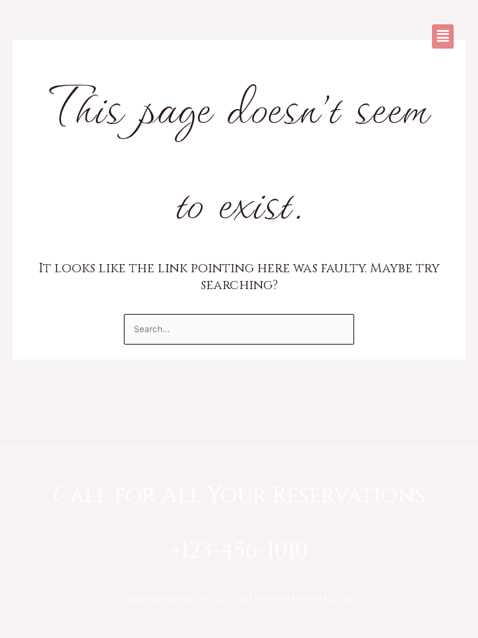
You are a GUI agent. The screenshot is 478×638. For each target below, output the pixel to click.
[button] (442, 36)
